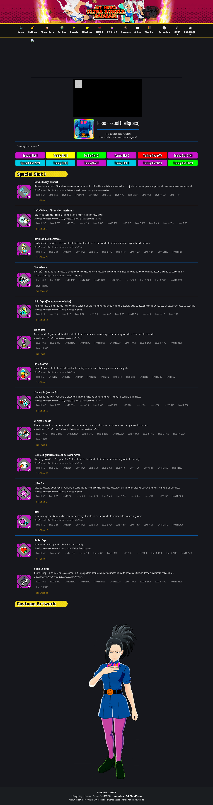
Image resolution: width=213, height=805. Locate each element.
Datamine (164, 32)
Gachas (62, 32)
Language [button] (189, 32)
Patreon (88, 796)
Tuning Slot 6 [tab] (60, 163)
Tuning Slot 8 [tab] (121, 163)
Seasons (126, 32)
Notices (32, 32)
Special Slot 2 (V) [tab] (30, 163)
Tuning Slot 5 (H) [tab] (183, 155)
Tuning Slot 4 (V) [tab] (152, 155)
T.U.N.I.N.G (112, 32)
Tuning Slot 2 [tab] (91, 155)
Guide (137, 32)
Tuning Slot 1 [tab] (61, 155)
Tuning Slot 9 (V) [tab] (152, 163)
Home (21, 32)
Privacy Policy (76, 796)
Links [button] (177, 32)
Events (74, 32)
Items (99, 32)
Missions (87, 32)
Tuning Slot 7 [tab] (91, 163)
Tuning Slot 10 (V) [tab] (183, 163)
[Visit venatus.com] (136, 112)
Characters (47, 32)
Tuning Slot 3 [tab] (121, 155)
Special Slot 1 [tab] (30, 155)
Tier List (150, 32)
